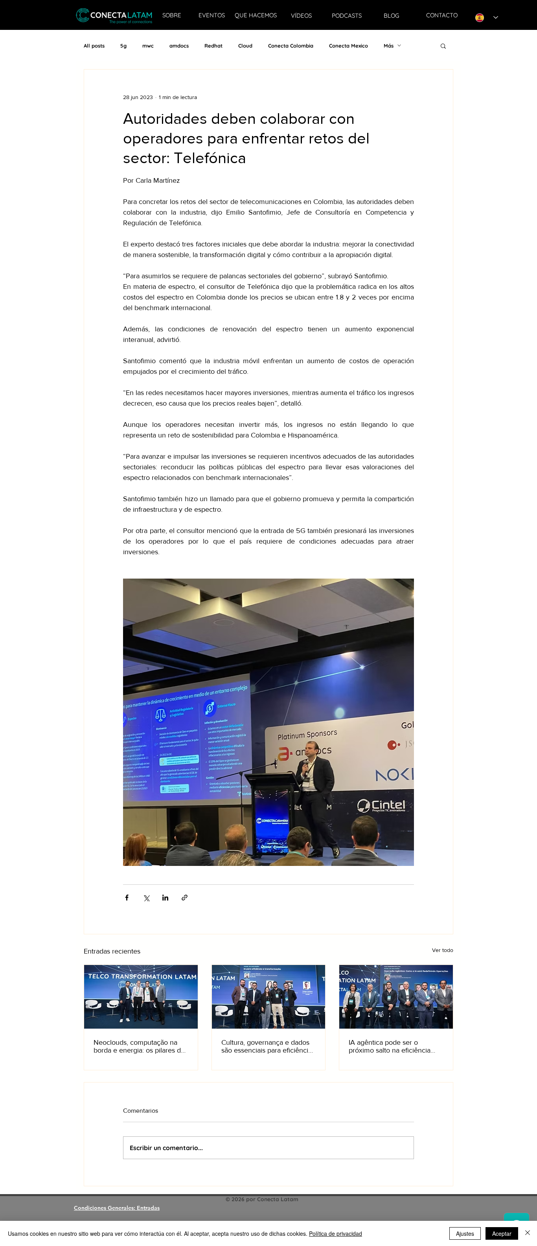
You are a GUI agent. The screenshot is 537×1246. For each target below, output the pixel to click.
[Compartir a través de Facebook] (127, 897)
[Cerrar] (527, 1233)
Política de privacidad (335, 1233)
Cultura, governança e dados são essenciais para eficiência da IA (266, 1046)
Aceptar (501, 1233)
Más (389, 45)
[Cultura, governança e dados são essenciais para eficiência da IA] (269, 997)
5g (123, 45)
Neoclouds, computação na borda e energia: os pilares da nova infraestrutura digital (139, 1046)
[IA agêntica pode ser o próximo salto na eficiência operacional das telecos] (396, 997)
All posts (94, 45)
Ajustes (465, 1233)
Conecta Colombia (290, 45)
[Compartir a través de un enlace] (184, 897)
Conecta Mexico (348, 45)
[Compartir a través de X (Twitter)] (146, 897)
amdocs (179, 45)
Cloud (245, 45)
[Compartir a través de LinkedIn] (165, 897)
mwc (148, 45)
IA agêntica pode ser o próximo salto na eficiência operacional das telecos (389, 1046)
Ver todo (442, 950)
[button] (443, 45)
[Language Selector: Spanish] (487, 17)
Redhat (213, 45)
